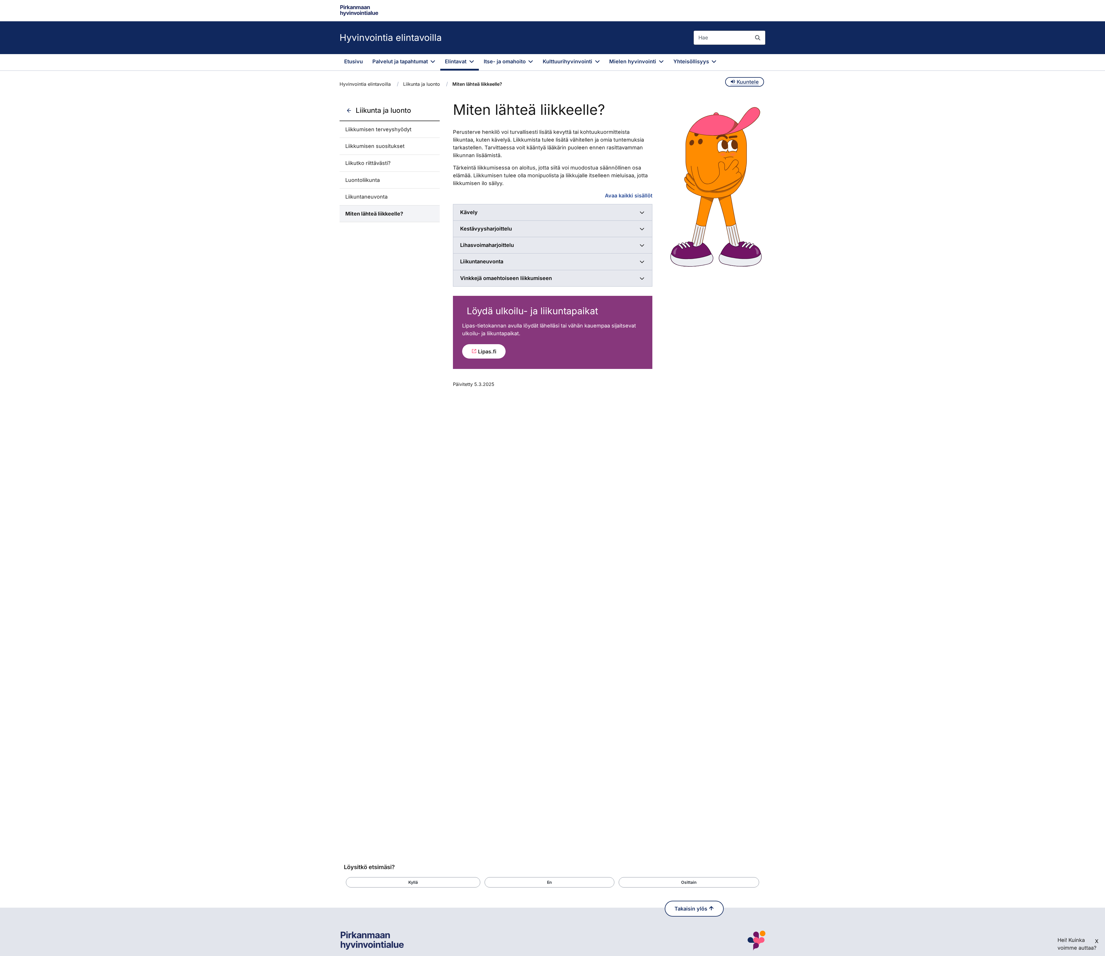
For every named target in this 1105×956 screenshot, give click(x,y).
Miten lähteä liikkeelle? (374, 214)
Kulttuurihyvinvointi (568, 61)
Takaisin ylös (692, 909)
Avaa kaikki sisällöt (628, 196)
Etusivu (353, 61)
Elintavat (456, 61)
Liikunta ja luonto (421, 84)
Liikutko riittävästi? (367, 163)
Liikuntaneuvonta (366, 197)
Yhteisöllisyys (691, 61)
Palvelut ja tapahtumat (400, 61)
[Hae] (757, 38)
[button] (413, 882)
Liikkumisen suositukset (375, 146)
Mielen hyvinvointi (633, 61)
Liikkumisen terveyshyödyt (378, 129)
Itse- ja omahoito (505, 61)
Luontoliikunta (362, 180)
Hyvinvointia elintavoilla (391, 37)
